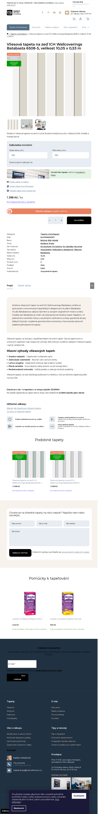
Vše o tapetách (58, 734)
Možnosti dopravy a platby (19, 737)
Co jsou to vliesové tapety (19, 411)
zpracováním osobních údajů (75, 552)
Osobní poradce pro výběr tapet (66, 745)
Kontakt (55, 718)
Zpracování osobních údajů (19, 745)
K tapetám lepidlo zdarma (63, 741)
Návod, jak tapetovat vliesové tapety (24, 408)
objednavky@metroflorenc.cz (27, 770)
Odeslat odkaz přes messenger (23, 191)
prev (9, 472)
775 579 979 (78, 2)
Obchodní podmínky (16, 741)
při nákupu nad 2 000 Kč (81, 12)
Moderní (44, 243)
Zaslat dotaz (24, 285)
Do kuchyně (46, 246)
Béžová (44, 240)
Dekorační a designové (62, 250)
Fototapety (12, 718)
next (90, 472)
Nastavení (19, 808)
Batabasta (45, 253)
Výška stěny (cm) (16, 150)
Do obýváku (68, 246)
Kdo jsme (55, 707)
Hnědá (55, 240)
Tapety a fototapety (50, 234)
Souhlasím (79, 796)
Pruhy (51, 243)
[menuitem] (18, 27)
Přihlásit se (15, 675)
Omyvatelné (46, 250)
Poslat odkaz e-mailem (19, 182)
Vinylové (10, 711)
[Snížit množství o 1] (49, 220)
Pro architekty (57, 714)
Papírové (11, 714)
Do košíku (79, 220)
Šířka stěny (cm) (59, 150)
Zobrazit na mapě (59, 775)
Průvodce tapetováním (62, 737)
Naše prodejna (58, 711)
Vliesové (78, 250)
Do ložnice (57, 246)
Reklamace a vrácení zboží (19, 734)
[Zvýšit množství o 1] (61, 220)
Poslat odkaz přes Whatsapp (22, 186)
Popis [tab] (10, 285)
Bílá (49, 240)
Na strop (78, 246)
